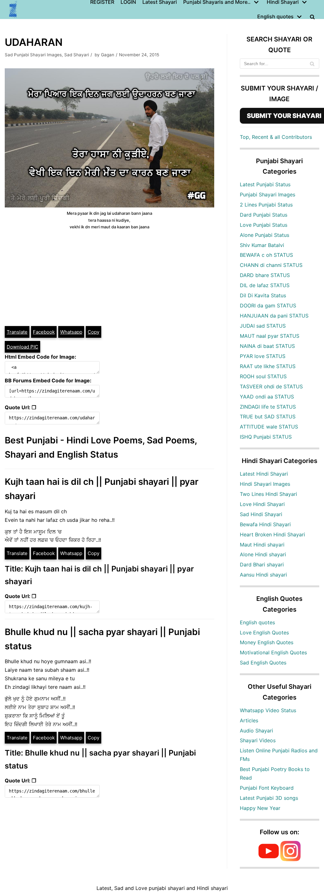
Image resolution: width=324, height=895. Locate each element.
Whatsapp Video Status (268, 710)
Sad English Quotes (263, 662)
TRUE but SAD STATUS (268, 416)
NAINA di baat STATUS (267, 346)
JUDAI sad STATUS (263, 326)
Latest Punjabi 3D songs (269, 798)
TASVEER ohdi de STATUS (271, 386)
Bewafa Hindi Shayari (265, 524)
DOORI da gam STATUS (268, 305)
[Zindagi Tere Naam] (13, 9)
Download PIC (22, 347)
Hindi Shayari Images (265, 484)
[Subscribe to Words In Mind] (269, 859)
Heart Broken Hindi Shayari (272, 534)
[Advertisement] (109, 278)
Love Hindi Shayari (262, 504)
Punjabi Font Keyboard (267, 788)
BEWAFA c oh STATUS (266, 255)
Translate (17, 332)
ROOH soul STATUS (263, 376)
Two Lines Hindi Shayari (268, 494)
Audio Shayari (256, 730)
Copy (93, 332)
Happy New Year (260, 808)
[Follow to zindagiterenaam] (290, 859)
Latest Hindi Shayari (264, 474)
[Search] (312, 64)
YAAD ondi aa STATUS (267, 396)
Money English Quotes (266, 642)
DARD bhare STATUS (265, 275)
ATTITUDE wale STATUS (269, 426)
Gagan (107, 54)
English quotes (257, 622)
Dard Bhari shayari (262, 564)
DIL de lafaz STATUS (265, 285)
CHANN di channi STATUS (271, 265)
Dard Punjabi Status (263, 215)
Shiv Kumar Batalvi (262, 245)
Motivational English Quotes (273, 652)
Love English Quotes (264, 632)
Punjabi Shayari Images (267, 194)
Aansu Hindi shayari (263, 574)
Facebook (44, 332)
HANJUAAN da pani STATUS (274, 315)
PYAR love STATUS (262, 356)
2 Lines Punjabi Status (266, 204)
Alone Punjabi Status (264, 235)
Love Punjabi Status (263, 225)
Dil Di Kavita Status (263, 295)
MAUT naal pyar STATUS (269, 336)
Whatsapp (71, 332)
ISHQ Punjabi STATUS (266, 437)
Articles (249, 720)
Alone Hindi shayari (263, 554)
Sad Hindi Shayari (261, 514)
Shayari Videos (258, 740)
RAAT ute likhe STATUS (268, 366)
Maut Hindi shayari (262, 544)
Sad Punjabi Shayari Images (33, 54)
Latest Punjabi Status (265, 184)
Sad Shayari (76, 54)
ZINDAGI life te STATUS (268, 407)
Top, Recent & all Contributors (276, 137)
